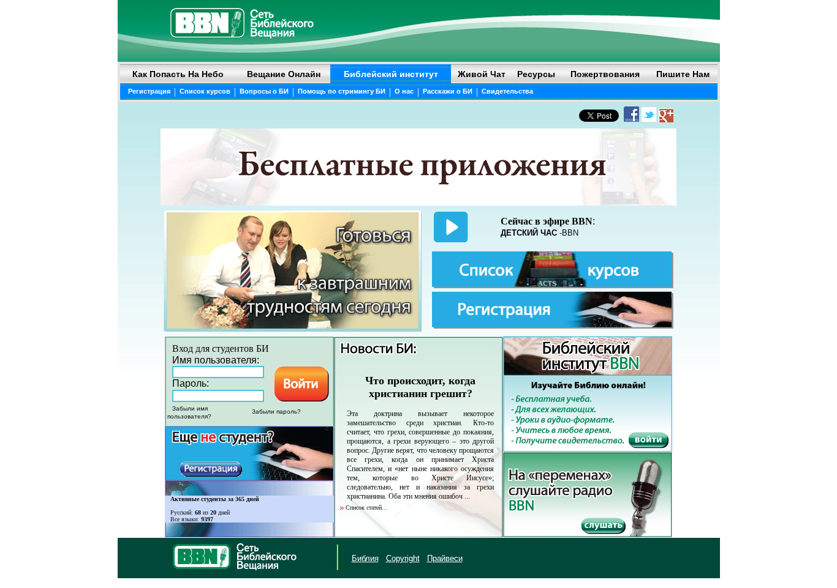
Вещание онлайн (283, 74)
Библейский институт (391, 74)
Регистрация (149, 91)
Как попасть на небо (178, 74)
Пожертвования (605, 74)
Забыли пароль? (276, 411)
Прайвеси (445, 558)
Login (129, 558)
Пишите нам (683, 74)
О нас (404, 91)
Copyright (403, 558)
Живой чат (482, 74)
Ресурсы (536, 74)
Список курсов (205, 91)
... (467, 496)
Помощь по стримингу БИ (341, 91)
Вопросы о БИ (264, 91)
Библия (365, 558)
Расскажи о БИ (447, 91)
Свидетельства (507, 91)
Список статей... (366, 507)
